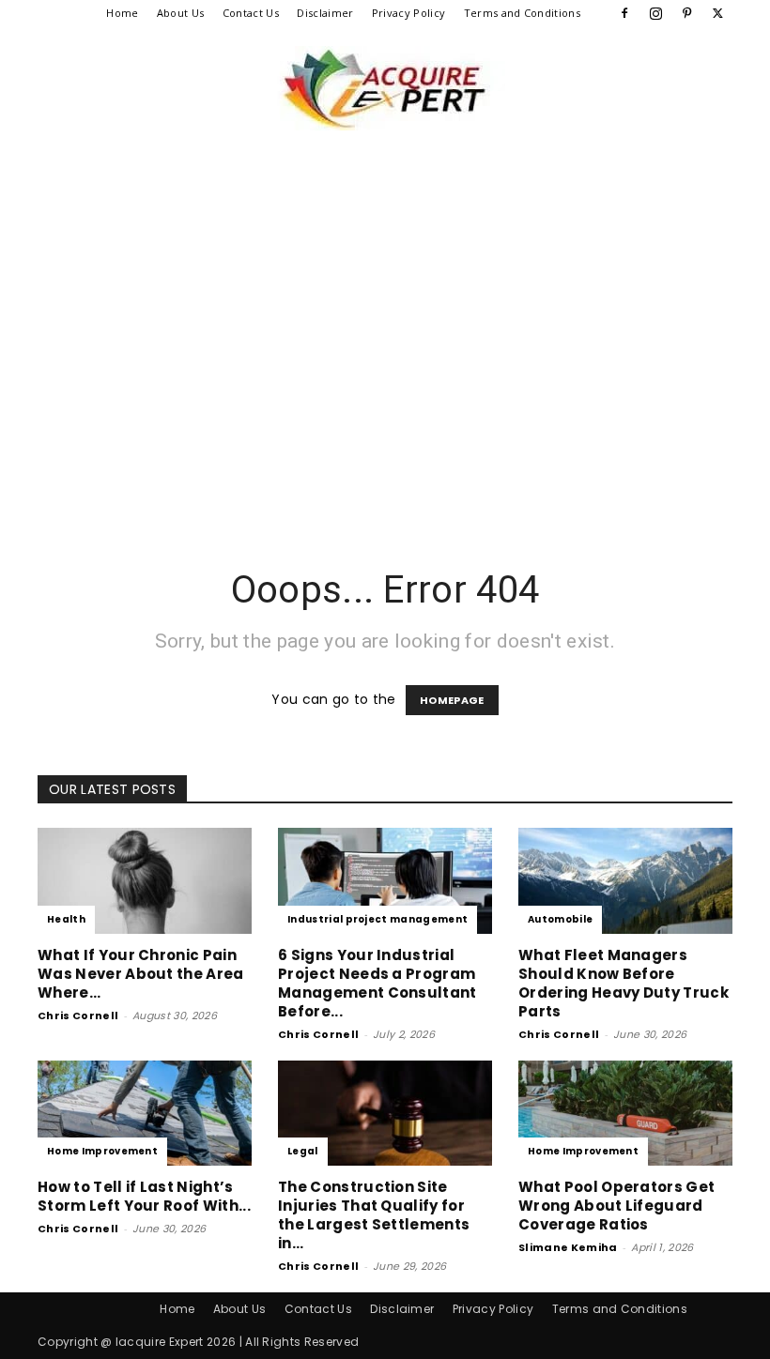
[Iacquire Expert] (385, 88)
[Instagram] (655, 13)
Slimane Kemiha (567, 1247)
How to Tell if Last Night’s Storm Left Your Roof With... (144, 1196)
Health (66, 919)
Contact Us (251, 13)
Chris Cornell (78, 1015)
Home (122, 13)
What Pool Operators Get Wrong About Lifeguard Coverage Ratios (616, 1205)
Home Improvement (102, 1151)
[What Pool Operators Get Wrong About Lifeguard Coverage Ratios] (625, 1114)
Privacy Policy (408, 13)
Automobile (560, 919)
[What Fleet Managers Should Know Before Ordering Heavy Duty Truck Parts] (625, 881)
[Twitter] (718, 13)
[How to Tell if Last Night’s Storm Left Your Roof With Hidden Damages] (145, 1114)
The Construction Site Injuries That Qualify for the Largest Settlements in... (374, 1215)
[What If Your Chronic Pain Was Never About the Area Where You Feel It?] (145, 881)
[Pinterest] (687, 13)
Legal (302, 1151)
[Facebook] (624, 13)
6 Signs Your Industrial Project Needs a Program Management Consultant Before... (377, 983)
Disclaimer (325, 13)
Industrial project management (377, 919)
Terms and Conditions (522, 13)
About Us (181, 13)
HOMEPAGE (452, 700)
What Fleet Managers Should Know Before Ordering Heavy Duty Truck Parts (623, 983)
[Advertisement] (385, 379)
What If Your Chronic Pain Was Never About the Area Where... (141, 973)
